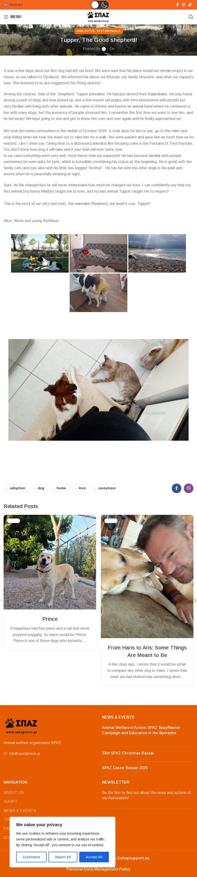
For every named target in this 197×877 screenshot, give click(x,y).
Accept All (94, 857)
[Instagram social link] (183, 4)
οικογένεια (107, 488)
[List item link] (49, 753)
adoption (17, 488)
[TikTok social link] (190, 4)
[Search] (191, 17)
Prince (50, 619)
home (61, 488)
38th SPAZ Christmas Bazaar (128, 753)
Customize (31, 857)
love (82, 488)
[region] (62, 842)
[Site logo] (98, 16)
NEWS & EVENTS (20, 811)
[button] (100, 5)
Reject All (63, 857)
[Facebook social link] (177, 4)
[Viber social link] (188, 488)
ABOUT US (14, 793)
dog (41, 488)
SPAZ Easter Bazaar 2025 (125, 768)
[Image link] (22, 726)
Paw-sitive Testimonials (99, 31)
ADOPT (10, 801)
